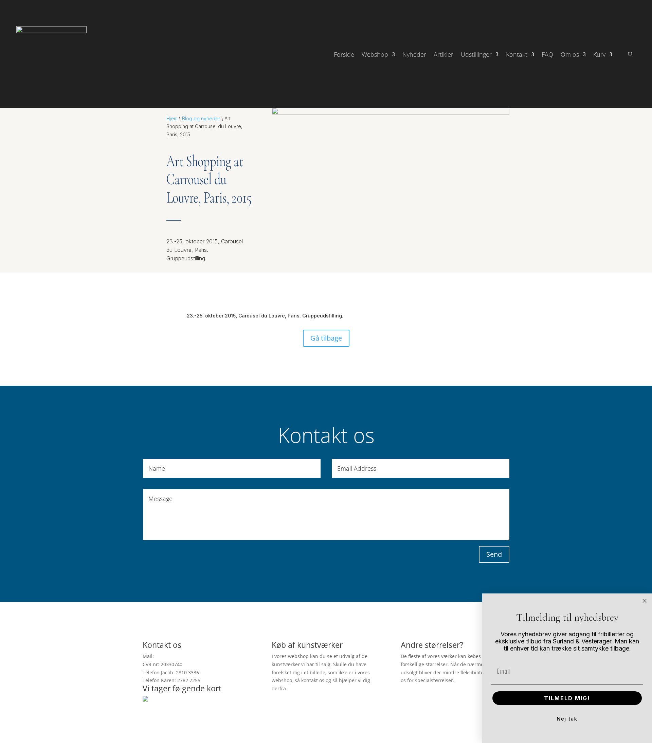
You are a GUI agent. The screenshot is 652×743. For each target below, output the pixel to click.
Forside (344, 55)
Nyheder (414, 55)
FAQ (547, 55)
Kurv (599, 55)
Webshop (375, 55)
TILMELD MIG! (567, 698)
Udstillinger (476, 55)
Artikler (443, 55)
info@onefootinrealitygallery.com (193, 656)
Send (494, 554)
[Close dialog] (644, 601)
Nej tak (567, 718)
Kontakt (516, 55)
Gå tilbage (326, 338)
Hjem (172, 118)
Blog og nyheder (201, 118)
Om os (570, 55)
